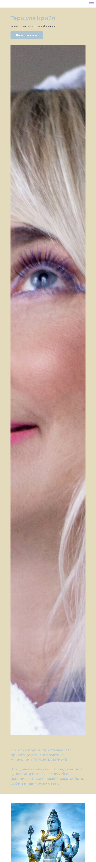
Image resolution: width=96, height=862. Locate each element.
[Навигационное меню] (91, 3)
